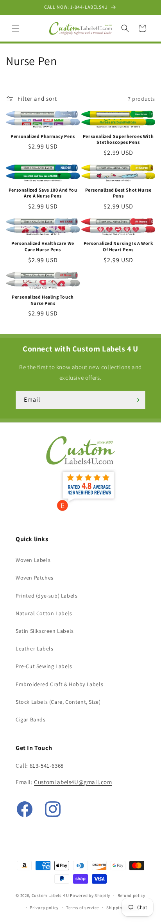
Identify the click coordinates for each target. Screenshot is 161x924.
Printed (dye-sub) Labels (46, 595)
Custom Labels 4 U (50, 895)
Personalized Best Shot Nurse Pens (118, 193)
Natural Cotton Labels (44, 613)
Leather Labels (34, 648)
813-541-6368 (47, 765)
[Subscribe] (136, 400)
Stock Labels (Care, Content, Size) (58, 701)
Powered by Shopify (90, 895)
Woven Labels (33, 559)
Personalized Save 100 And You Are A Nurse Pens (43, 193)
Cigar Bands (31, 719)
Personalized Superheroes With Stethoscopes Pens (118, 139)
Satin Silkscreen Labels (45, 630)
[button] (15, 28)
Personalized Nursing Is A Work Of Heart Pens (118, 246)
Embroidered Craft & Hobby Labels (59, 684)
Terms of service (82, 907)
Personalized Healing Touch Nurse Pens (43, 300)
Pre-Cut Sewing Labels (44, 666)
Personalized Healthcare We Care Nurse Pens (42, 246)
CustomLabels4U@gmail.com (73, 782)
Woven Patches (35, 577)
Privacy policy (44, 907)
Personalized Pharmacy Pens (43, 136)
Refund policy (131, 895)
